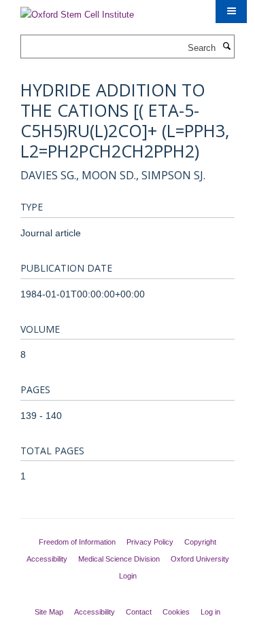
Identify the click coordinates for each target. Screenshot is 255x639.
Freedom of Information (77, 542)
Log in (210, 612)
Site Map (49, 612)
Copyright (200, 542)
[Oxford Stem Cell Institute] (77, 10)
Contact (139, 612)
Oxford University (200, 559)
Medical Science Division (119, 559)
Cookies (176, 612)
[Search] (226, 46)
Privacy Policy (149, 542)
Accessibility (47, 559)
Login (128, 576)
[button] (231, 11)
